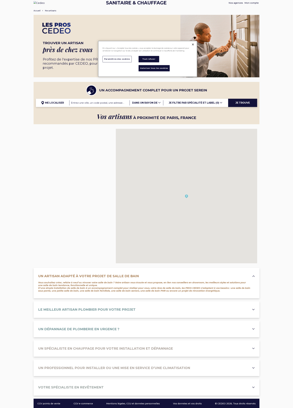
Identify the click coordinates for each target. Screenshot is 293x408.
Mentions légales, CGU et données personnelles (133, 403)
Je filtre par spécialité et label (194, 102)
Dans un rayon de (145, 102)
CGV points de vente (48, 403)
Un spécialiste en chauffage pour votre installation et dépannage (105, 348)
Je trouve (242, 102)
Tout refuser (149, 59)
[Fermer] (193, 44)
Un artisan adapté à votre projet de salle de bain (88, 276)
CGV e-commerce (83, 403)
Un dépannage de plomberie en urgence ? (78, 329)
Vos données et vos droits (187, 403)
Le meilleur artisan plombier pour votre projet (87, 309)
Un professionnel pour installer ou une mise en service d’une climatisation (114, 368)
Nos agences (236, 3)
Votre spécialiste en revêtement (71, 387)
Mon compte (251, 3)
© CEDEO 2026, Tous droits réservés (235, 403)
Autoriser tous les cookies (154, 68)
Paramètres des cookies (117, 59)
